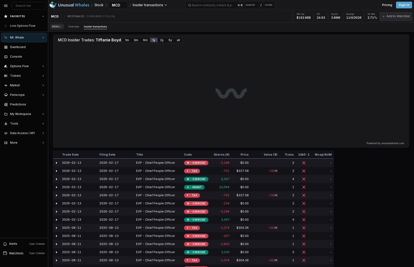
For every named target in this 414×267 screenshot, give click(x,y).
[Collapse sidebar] (6, 6)
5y (170, 40)
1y (153, 40)
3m (136, 40)
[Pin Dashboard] (42, 47)
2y (162, 40)
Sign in (404, 5)
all (178, 40)
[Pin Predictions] (42, 104)
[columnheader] (56, 155)
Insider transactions (95, 26)
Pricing (387, 5)
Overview (73, 26)
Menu (56, 26)
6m (145, 40)
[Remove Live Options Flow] (43, 26)
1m (127, 40)
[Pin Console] (42, 56)
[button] (396, 16)
